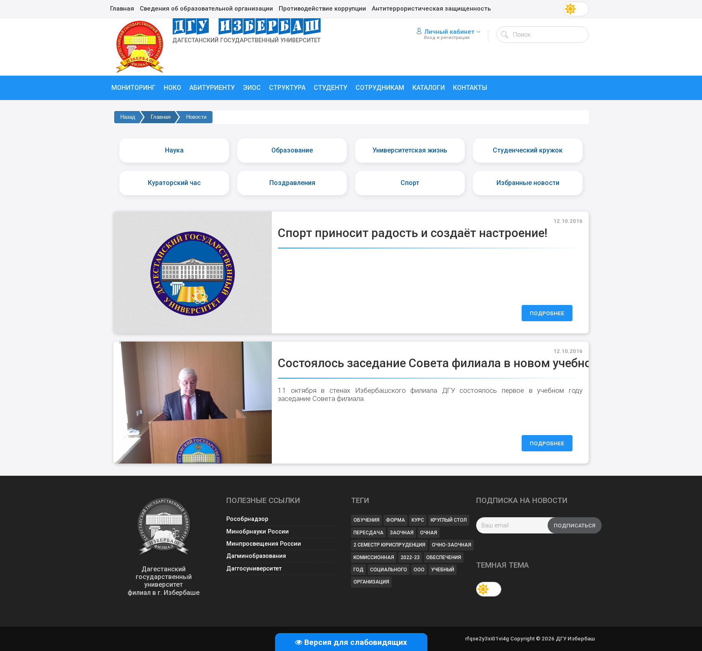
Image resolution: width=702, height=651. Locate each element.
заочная (402, 533)
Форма (395, 520)
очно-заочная (451, 545)
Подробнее (547, 313)
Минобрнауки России (257, 531)
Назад (127, 117)
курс (418, 520)
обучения (366, 520)
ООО (419, 570)
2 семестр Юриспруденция (389, 545)
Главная (161, 117)
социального (388, 570)
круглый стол (449, 520)
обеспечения (443, 557)
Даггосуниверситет (254, 568)
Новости (196, 117)
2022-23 (410, 557)
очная (428, 533)
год (358, 570)
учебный (442, 570)
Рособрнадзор (247, 519)
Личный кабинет (449, 31)
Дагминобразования (256, 556)
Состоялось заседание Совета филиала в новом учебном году (453, 363)
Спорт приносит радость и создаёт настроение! (412, 233)
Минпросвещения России (263, 543)
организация (371, 582)
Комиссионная (373, 557)
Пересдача (368, 533)
